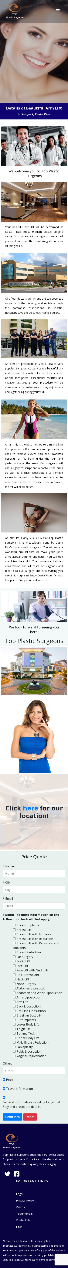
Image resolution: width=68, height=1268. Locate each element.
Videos (20, 1207)
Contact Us (23, 1220)
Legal (19, 1194)
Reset (30, 1117)
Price (9, 1080)
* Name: (8, 866)
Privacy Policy (25, 1200)
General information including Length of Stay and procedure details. (31, 1104)
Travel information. (19, 1089)
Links (19, 1227)
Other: (7, 1063)
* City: (7, 882)
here (30, 808)
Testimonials (24, 1213)
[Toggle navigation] (58, 11)
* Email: (8, 898)
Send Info (12, 1117)
